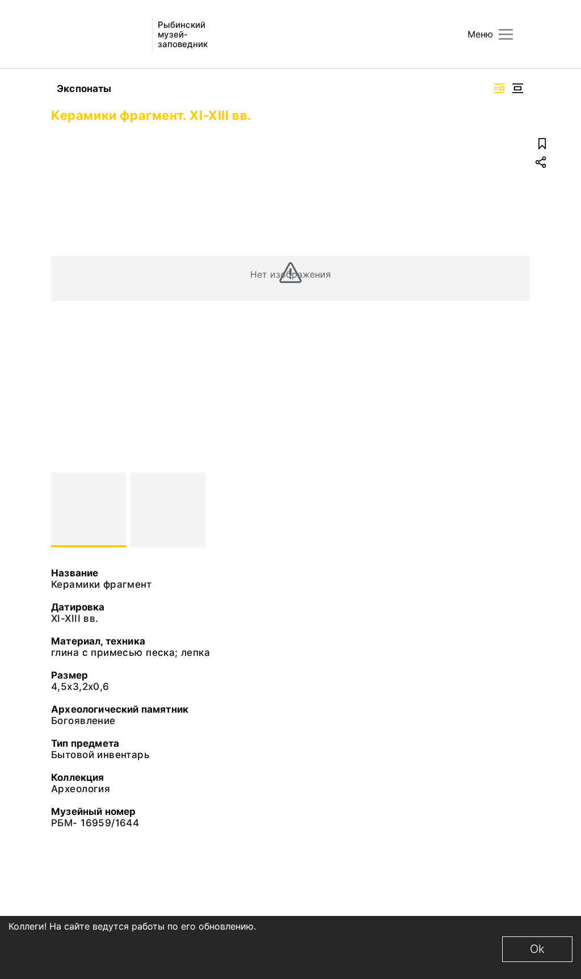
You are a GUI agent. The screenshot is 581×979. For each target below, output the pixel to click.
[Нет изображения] (88, 509)
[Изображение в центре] (517, 88)
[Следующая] (516, 509)
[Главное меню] (506, 34)
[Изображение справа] (499, 88)
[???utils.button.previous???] (64, 509)
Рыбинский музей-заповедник (183, 34)
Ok (537, 949)
